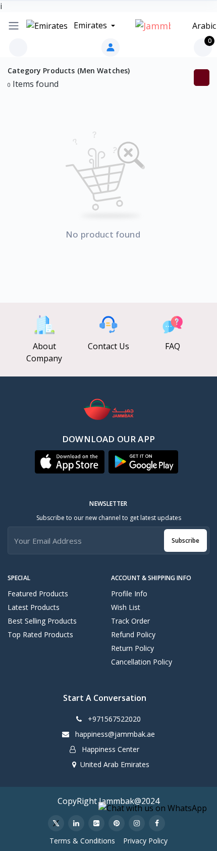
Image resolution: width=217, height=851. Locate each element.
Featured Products (38, 593)
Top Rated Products (40, 634)
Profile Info (129, 593)
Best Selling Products (42, 621)
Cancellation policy (141, 662)
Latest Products (34, 607)
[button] (69, 462)
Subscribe (185, 540)
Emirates (90, 25)
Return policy (132, 648)
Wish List (125, 607)
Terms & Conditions (82, 840)
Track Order (130, 621)
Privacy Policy (145, 840)
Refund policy (133, 634)
